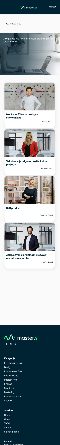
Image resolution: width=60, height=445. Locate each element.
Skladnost (9, 388)
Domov (8, 415)
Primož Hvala (47, 121)
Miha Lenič (48, 262)
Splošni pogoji (11, 431)
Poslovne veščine (13, 371)
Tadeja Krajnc (47, 168)
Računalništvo (11, 375)
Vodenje (8, 400)
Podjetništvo (10, 379)
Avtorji (7, 427)
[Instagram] (6, 344)
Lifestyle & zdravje (13, 363)
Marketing (9, 392)
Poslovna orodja (12, 396)
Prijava (52, 7)
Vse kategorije (13, 23)
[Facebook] (11, 344)
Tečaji (7, 423)
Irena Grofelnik (46, 215)
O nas (7, 419)
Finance (8, 383)
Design (7, 367)
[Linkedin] (15, 344)
